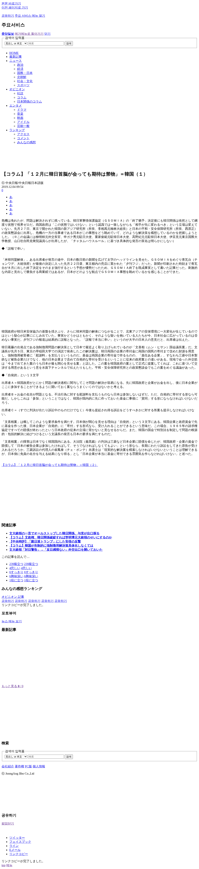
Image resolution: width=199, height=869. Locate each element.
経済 (20, 69)
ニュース (15, 60)
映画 (20, 117)
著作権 (19, 766)
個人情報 (39, 766)
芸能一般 (23, 126)
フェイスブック (20, 841)
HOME (14, 53)
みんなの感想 (26, 142)
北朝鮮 (21, 77)
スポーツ (23, 85)
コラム (21, 97)
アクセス (23, 134)
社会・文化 (25, 81)
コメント (23, 138)
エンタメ (15, 105)
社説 (20, 93)
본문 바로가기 (11, 3)
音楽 (20, 113)
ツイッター (17, 837)
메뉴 (9, 865)
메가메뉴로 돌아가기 (29, 33)
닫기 (47, 33)
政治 (20, 64)
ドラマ (21, 109)
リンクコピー (18, 854)
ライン (14, 845)
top (3, 865)
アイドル (23, 122)
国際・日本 (25, 73)
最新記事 (15, 56)
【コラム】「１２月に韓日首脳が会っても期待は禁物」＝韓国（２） (50, 465)
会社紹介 (8, 766)
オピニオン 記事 (13, 596)
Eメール (15, 850)
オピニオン (17, 89)
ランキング (17, 130)
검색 (68, 43)
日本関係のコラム (29, 101)
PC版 (28, 766)
